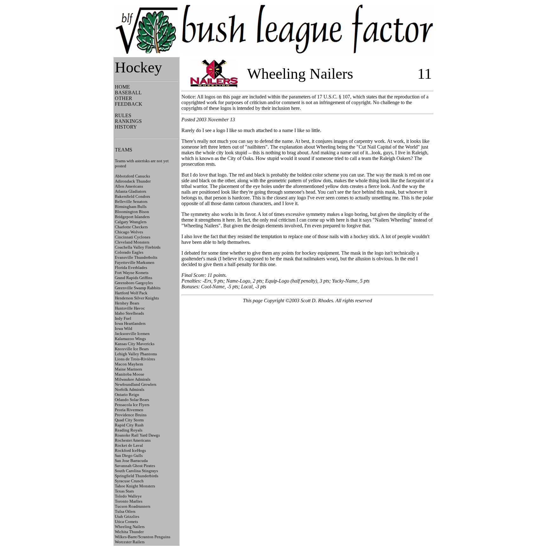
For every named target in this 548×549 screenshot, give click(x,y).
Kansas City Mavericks (134, 343)
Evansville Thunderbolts (136, 257)
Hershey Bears (127, 303)
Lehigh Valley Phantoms (136, 353)
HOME (122, 87)
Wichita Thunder (129, 531)
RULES (123, 115)
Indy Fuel (123, 318)
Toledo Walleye (128, 496)
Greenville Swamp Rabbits (137, 287)
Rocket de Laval (129, 445)
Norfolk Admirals (129, 389)
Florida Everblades (131, 267)
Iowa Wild (123, 328)
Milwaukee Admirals (132, 379)
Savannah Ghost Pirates (135, 465)
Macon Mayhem (129, 364)
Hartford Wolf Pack (131, 293)
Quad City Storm (129, 420)
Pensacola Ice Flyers (132, 404)
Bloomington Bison (132, 211)
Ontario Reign (127, 394)
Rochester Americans (133, 440)
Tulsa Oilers (125, 511)
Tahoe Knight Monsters (135, 486)
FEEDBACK (128, 104)
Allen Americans (129, 186)
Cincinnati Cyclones (132, 237)
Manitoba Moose (129, 374)
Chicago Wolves (129, 232)
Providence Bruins (131, 414)
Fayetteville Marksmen (134, 262)
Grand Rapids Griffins (133, 277)
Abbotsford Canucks (132, 176)
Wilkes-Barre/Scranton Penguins (142, 536)
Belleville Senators (131, 201)
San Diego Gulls (129, 455)
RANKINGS (128, 121)
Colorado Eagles (129, 252)
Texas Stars (124, 491)
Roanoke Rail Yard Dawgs (137, 435)
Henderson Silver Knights (137, 298)
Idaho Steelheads (129, 313)
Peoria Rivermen (129, 409)
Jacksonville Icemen (132, 333)
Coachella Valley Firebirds (137, 247)
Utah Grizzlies (127, 516)
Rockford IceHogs (130, 450)
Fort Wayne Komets (131, 272)
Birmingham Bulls (131, 206)
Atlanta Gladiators (130, 191)
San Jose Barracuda (131, 460)
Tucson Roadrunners (132, 506)
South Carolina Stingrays (136, 470)
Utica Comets (126, 521)
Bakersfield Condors (132, 196)
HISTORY (126, 127)
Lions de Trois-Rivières (135, 359)
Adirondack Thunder (133, 181)
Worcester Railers (130, 541)
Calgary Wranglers (131, 221)
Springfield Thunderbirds (136, 475)
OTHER (123, 98)
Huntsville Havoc (130, 308)
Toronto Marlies (128, 501)
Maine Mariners (128, 369)
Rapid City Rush (129, 425)
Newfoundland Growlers (135, 384)
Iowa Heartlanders (130, 323)
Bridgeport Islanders (132, 216)
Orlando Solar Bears (132, 399)
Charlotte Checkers (131, 226)
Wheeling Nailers (130, 526)
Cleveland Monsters (132, 242)
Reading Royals (128, 430)
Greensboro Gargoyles (134, 282)
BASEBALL (128, 92)
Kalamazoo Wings (130, 338)
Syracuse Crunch (129, 481)
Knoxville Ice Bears (132, 348)
